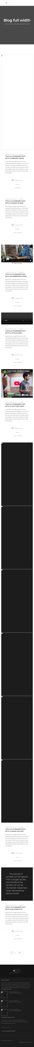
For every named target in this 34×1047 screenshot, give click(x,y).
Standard (20, 154)
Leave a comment (17, 232)
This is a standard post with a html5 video (15, 332)
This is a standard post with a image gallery (15, 830)
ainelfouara (19, 180)
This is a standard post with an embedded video (16, 275)
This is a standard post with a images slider (15, 202)
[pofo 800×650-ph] (17, 474)
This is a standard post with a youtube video (15, 405)
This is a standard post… (14, 991)
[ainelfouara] (9, 2)
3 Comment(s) (17, 187)
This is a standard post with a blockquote (15, 908)
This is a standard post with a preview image (15, 157)
